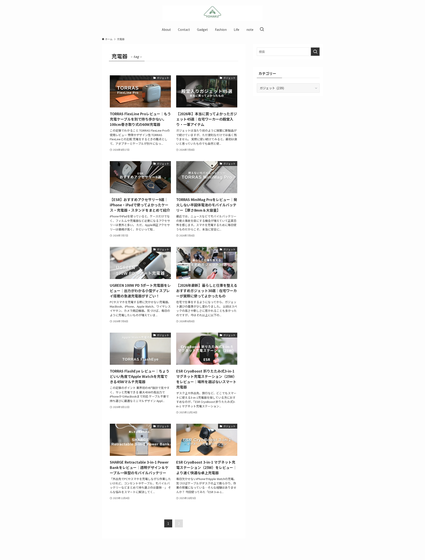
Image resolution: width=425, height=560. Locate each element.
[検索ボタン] (262, 29)
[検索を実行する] (315, 51)
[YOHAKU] (212, 13)
